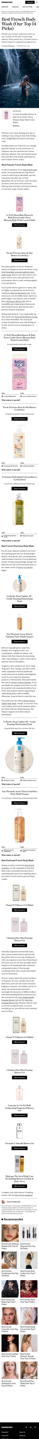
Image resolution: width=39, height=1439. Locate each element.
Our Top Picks (27, 7)
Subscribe (30, 2)
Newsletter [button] (5, 1432)
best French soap (30, 170)
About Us (22, 1432)
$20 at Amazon (19, 606)
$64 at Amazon (19, 1186)
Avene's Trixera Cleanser (21, 682)
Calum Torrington (8, 46)
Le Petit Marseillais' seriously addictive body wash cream (19, 272)
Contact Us (5, 1436)
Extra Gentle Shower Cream (26, 317)
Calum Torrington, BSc (13, 1202)
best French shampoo (23, 1195)
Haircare (15, 7)
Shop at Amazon (19, 260)
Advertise (22, 1436)
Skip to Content (7, 6)
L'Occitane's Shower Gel (15, 301)
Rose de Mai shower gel (20, 293)
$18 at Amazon (19, 225)
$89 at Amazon (19, 945)
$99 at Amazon (19, 910)
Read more (16, 126)
